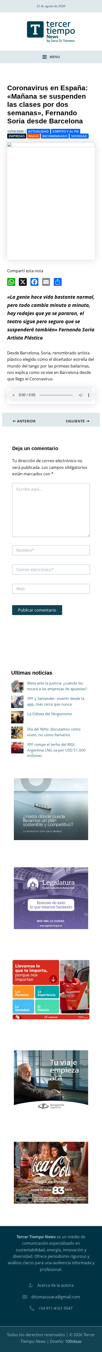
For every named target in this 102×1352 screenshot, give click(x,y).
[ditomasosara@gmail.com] (51, 1297)
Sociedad (79, 136)
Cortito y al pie (65, 131)
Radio (33, 136)
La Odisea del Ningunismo (49, 713)
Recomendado (54, 136)
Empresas (17, 136)
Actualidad (38, 131)
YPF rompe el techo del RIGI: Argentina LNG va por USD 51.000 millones (56, 750)
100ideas (73, 1341)
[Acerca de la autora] (51, 1285)
